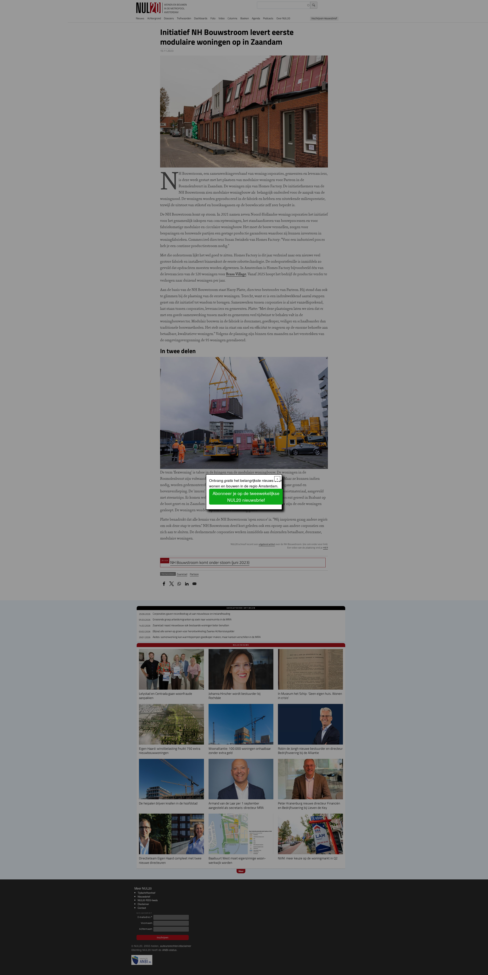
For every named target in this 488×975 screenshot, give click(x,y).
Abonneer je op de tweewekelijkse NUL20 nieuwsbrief (246, 496)
